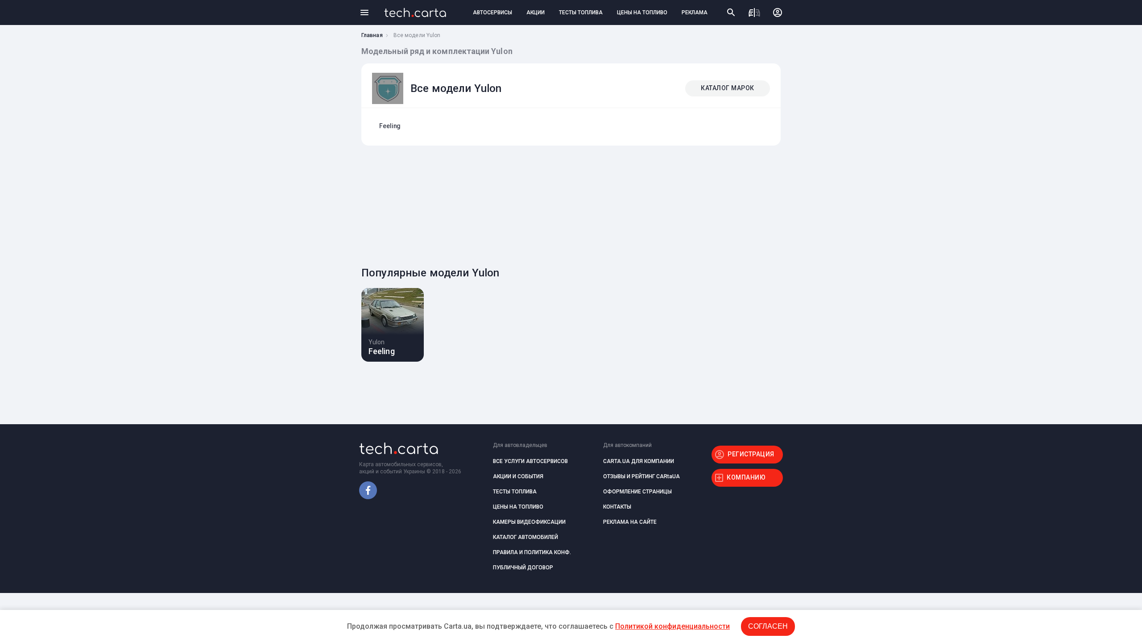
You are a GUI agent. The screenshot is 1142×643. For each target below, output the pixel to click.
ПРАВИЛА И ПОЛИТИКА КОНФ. (532, 552)
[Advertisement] (568, 203)
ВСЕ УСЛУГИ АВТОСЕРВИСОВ (530, 461)
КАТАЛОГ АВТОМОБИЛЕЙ (525, 537)
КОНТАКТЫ (617, 507)
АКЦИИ (535, 12)
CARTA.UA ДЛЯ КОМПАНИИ (638, 461)
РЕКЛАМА (695, 12)
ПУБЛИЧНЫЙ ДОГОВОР (523, 567)
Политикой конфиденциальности (672, 626)
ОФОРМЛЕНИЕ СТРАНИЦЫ (637, 492)
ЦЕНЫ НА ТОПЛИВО (642, 12)
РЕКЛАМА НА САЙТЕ (630, 522)
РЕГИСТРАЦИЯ (751, 454)
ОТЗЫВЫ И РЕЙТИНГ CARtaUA (641, 476)
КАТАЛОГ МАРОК (727, 88)
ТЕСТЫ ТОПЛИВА (581, 12)
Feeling (390, 125)
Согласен (768, 626)
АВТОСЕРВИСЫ (492, 12)
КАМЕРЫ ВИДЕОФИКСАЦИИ (529, 522)
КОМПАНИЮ (746, 477)
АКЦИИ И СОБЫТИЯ (518, 476)
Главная (372, 35)
